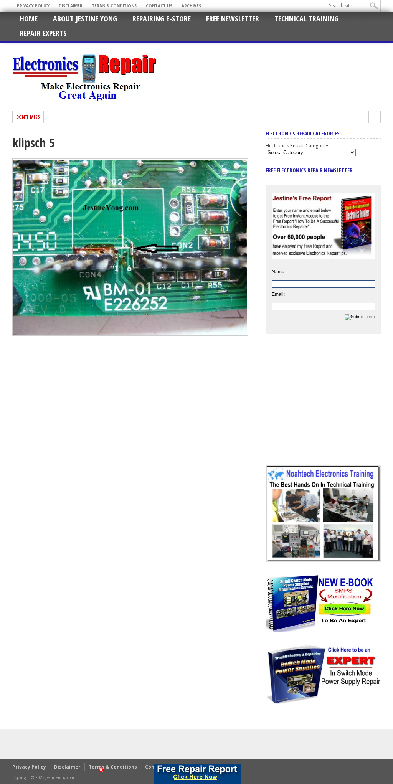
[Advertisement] (323, 405)
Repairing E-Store (161, 18)
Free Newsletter (232, 18)
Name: (279, 271)
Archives (191, 5)
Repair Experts (43, 33)
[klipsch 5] (130, 334)
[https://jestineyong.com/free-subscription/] (197, 774)
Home (29, 18)
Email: (278, 294)
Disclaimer (71, 5)
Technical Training (306, 18)
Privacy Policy (33, 5)
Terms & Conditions (114, 5)
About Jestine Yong (85, 18)
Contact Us (159, 5)
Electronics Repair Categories (297, 145)
